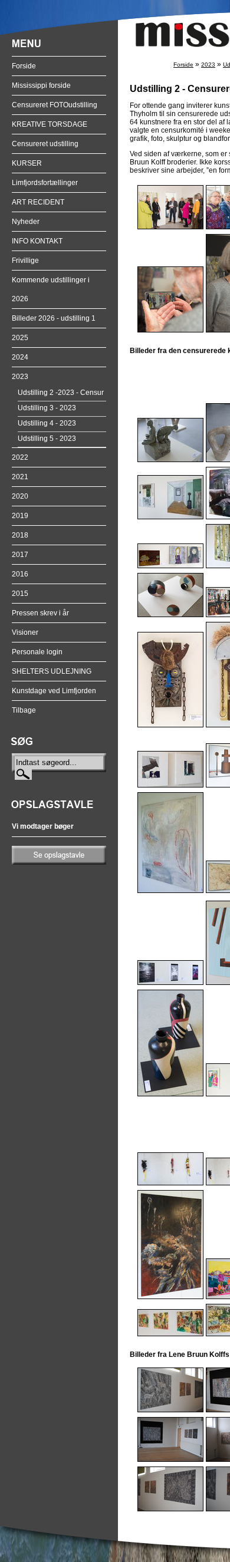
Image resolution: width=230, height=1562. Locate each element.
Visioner (25, 632)
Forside (24, 66)
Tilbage (24, 710)
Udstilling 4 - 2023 (47, 423)
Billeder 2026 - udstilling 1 (54, 318)
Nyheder (26, 222)
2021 (20, 477)
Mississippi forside (41, 85)
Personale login (37, 652)
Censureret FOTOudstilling (54, 105)
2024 (20, 357)
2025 (20, 338)
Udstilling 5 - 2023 (47, 438)
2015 (20, 593)
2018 (20, 535)
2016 (20, 574)
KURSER (27, 163)
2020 (20, 496)
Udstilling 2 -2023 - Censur (61, 392)
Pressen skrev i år (40, 613)
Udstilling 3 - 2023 (47, 408)
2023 (20, 377)
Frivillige (25, 260)
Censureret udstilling (45, 144)
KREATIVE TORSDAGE (49, 124)
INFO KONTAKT (37, 241)
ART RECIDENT (38, 202)
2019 (20, 516)
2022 (20, 457)
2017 (20, 555)
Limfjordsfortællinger (45, 183)
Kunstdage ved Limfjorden (54, 691)
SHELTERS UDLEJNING (51, 671)
